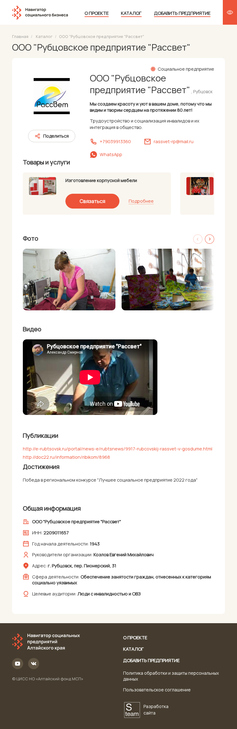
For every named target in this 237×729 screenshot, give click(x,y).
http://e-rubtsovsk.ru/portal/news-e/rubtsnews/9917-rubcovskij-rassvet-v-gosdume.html (117, 448)
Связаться (92, 201)
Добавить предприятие (182, 13)
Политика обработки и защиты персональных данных (171, 676)
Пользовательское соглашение (157, 690)
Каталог (131, 13)
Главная (20, 36)
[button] (209, 239)
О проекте (97, 13)
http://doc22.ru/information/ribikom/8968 (66, 457)
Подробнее (141, 201)
